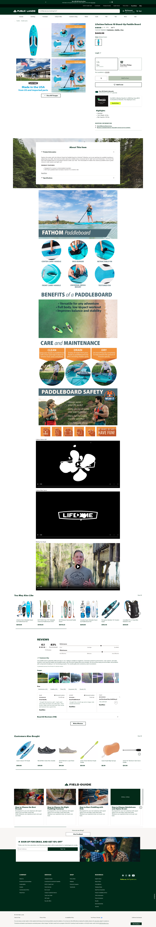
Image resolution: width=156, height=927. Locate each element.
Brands (21, 16)
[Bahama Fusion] (98, 42)
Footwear (45, 16)
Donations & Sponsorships (25, 881)
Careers (21, 887)
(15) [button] (114, 27)
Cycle (96, 16)
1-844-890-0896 (98, 921)
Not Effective (63, 653)
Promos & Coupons (74, 884)
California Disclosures (137, 917)
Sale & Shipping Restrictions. (104, 126)
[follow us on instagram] (126, 875)
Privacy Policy (43, 917)
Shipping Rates (98, 887)
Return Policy (98, 881)
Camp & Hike (58, 16)
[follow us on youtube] (133, 875)
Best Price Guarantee (100, 889)
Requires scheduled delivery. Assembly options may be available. (114, 127)
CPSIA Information (99, 895)
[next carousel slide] (110, 2)
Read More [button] (44, 173)
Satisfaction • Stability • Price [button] (115, 30)
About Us (21, 878)
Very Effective (115, 653)
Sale (135, 16)
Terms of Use (17, 917)
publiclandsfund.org (103, 923)
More (125, 16)
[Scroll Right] (114, 678)
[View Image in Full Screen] (33, 40)
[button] (51, 95)
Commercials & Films (24, 889)
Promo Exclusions (99, 898)
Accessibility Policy (69, 917)
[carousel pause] (112, 2)
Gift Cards (47, 898)
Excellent (116, 647)
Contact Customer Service (51, 892)
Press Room (22, 892)
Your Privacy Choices (95, 917)
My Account (47, 889)
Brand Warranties (99, 903)
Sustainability (22, 884)
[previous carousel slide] (46, 2)
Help (140, 6)
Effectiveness (63, 650)
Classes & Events (107, 6)
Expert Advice (117, 6)
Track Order (134, 6)
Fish (106, 16)
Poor (61, 647)
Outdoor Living (73, 16)
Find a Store (125, 6)
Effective (89, 653)
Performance (63, 644)
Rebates (72, 881)
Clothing (33, 16)
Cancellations (98, 884)
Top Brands (72, 887)
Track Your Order (48, 895)
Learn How (114, 92)
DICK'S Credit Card (87, 6)
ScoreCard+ (97, 6)
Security (97, 906)
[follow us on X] (130, 875)
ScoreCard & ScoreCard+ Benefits (52, 881)
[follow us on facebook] (123, 875)
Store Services (48, 887)
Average (89, 647)
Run (116, 16)
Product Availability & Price (101, 892)
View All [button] (140, 595)
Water (86, 16)
